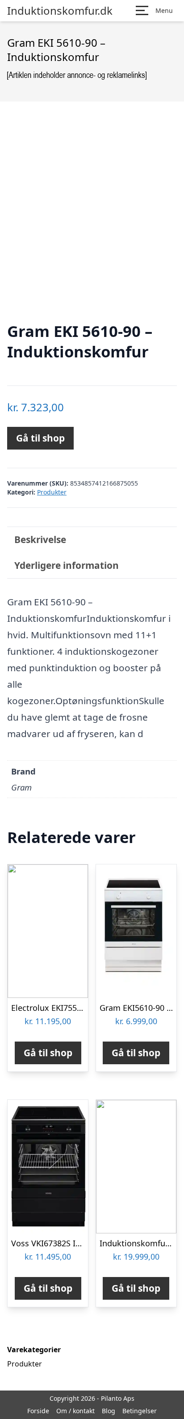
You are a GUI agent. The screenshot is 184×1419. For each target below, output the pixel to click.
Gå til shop (40, 438)
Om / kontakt (75, 1411)
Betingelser (139, 1411)
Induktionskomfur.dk (60, 11)
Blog (108, 1411)
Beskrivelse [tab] (40, 539)
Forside (38, 1411)
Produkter (52, 492)
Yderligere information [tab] (66, 565)
